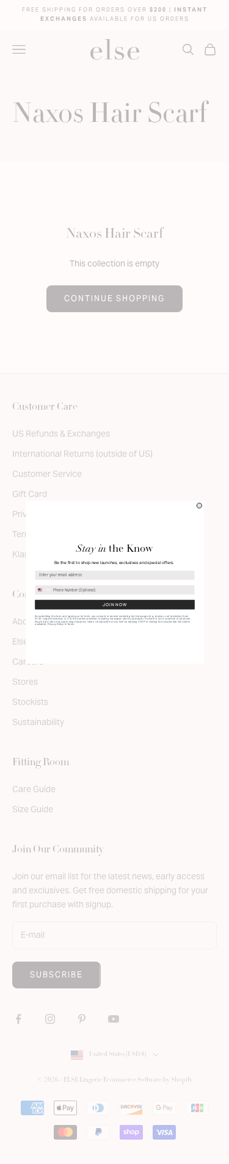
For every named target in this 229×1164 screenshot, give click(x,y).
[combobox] (42, 589)
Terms (70, 624)
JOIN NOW (115, 604)
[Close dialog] (199, 505)
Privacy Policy (56, 624)
